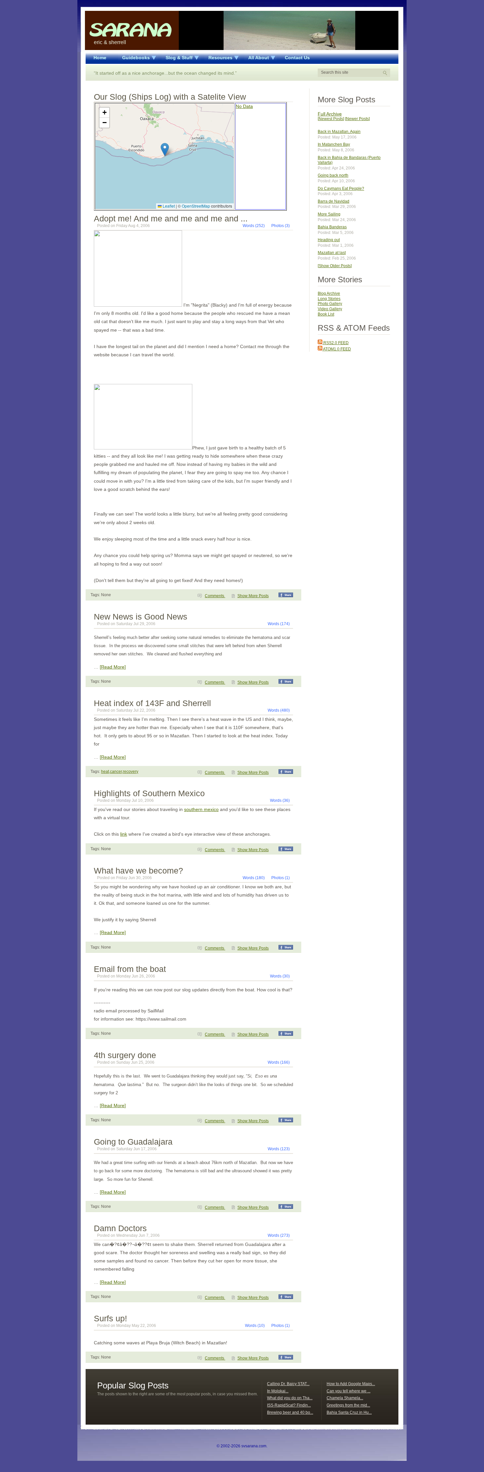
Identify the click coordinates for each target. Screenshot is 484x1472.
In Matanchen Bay (334, 144)
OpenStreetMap (196, 206)
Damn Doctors (120, 1228)
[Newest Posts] (331, 118)
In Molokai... (277, 1391)
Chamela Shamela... (345, 1398)
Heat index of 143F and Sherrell (152, 703)
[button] (165, 149)
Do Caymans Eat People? (341, 188)
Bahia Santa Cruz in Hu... (349, 1412)
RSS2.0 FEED (335, 343)
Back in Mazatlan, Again (339, 131)
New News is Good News (140, 616)
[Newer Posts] (357, 118)
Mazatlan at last (332, 252)
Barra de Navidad (333, 201)
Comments (215, 596)
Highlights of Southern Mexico (149, 793)
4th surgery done (125, 1055)
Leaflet (168, 206)
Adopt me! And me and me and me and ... (171, 218)
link (123, 834)
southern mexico (201, 809)
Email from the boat (130, 969)
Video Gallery (330, 309)
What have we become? (138, 870)
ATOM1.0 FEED (336, 349)
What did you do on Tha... (289, 1398)
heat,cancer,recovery (119, 771)
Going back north (333, 175)
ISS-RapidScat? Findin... (289, 1405)
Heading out (329, 240)
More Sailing (329, 214)
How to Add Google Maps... (351, 1384)
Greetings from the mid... (348, 1405)
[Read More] (113, 667)
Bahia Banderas (332, 227)
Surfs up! (110, 1318)
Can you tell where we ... (348, 1391)
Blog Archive (329, 293)
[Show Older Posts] (335, 266)
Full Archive (330, 113)
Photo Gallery (330, 303)
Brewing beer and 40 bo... (290, 1412)
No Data (244, 106)
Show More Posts (253, 596)
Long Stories (329, 298)
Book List (326, 314)
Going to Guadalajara (133, 1141)
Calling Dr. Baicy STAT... (288, 1384)
